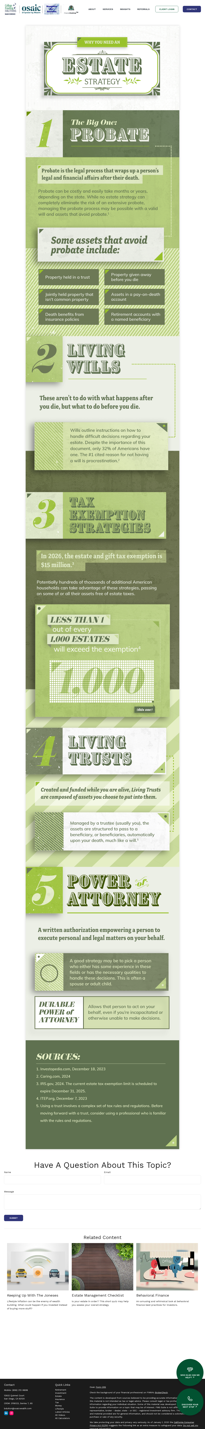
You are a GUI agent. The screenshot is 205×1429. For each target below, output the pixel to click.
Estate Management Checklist (98, 1295)
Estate (58, 1396)
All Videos (60, 1415)
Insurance (60, 1399)
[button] (92, 9)
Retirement (60, 1390)
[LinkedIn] (6, 1413)
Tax (57, 1402)
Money (58, 1405)
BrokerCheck (161, 1392)
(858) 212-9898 (20, 1390)
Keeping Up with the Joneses (32, 1295)
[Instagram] (11, 1413)
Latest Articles (62, 1412)
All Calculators (62, 1418)
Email (107, 1172)
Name (7, 1172)
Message (9, 1191)
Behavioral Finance (152, 1295)
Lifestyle (59, 1409)
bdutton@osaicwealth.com (18, 1408)
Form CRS (101, 1387)
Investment (60, 1393)
